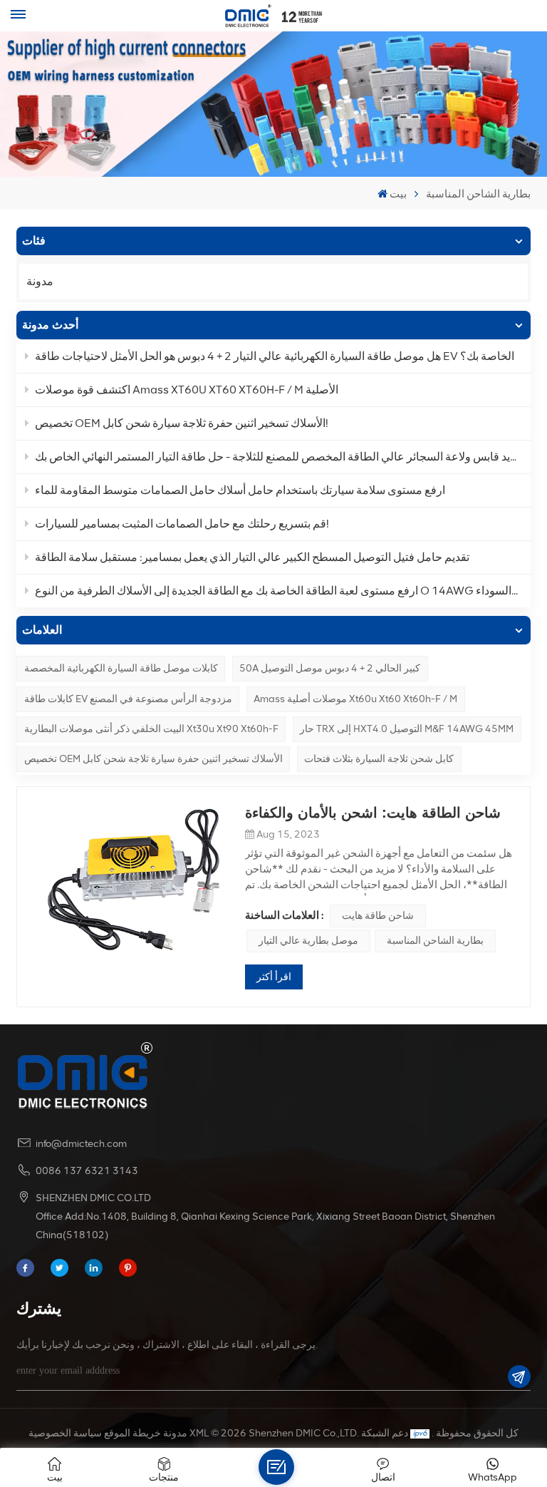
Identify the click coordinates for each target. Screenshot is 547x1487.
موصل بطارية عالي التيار (308, 941)
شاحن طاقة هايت (378, 916)
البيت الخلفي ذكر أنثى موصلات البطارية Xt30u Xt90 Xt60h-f (151, 729)
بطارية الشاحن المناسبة (435, 941)
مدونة (39, 281)
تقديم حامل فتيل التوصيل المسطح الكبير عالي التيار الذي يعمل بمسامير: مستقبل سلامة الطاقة (252, 557)
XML (199, 1433)
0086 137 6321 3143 (87, 1171)
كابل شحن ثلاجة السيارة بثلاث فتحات (379, 759)
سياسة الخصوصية (65, 1433)
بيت (398, 193)
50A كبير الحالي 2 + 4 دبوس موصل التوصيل (329, 668)
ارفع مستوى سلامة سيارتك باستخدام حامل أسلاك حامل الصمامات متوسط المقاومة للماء (240, 490)
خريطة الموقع (132, 1433)
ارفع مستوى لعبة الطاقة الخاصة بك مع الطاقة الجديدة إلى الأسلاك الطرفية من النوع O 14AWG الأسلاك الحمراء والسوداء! (283, 590)
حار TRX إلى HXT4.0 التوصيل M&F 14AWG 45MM (407, 729)
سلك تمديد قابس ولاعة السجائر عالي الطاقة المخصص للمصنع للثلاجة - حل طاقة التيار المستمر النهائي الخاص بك (283, 456)
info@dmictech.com (81, 1144)
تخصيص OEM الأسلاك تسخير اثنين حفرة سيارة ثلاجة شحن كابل (153, 759)
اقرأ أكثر (273, 977)
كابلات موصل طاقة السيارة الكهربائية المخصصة (121, 668)
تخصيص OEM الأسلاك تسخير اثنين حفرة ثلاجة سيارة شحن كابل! (181, 423)
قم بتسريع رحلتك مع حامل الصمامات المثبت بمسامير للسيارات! (182, 523)
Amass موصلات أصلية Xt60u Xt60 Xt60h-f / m (355, 699)
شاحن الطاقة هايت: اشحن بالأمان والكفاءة (373, 812)
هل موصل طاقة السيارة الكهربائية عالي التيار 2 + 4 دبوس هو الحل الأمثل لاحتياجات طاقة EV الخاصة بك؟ (274, 356)
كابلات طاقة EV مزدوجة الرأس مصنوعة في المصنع (128, 699)
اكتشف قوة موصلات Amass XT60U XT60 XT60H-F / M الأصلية (186, 389)
